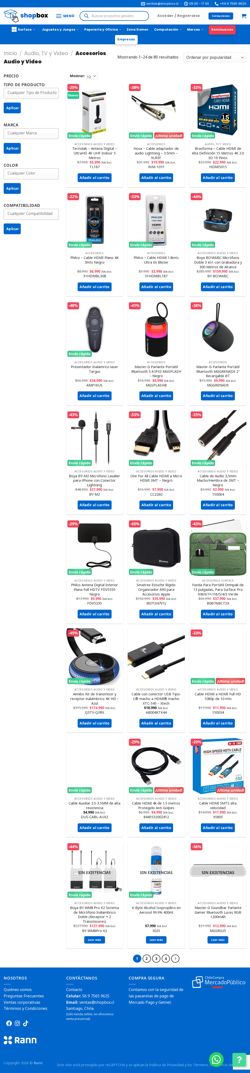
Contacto (74, 989)
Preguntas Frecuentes (24, 996)
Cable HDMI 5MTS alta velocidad (218, 805)
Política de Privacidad (166, 1064)
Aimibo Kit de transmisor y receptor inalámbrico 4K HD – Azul (94, 698)
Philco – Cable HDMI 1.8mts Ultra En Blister (156, 260)
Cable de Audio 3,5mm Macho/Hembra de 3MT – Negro (218, 480)
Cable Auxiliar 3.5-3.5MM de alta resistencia (94, 805)
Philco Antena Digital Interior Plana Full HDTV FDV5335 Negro (94, 589)
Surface (25, 29)
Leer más (94, 940)
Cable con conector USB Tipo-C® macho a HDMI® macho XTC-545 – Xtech (156, 698)
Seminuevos (222, 29)
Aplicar (12, 107)
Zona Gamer (138, 29)
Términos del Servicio (210, 1064)
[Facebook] (9, 1023)
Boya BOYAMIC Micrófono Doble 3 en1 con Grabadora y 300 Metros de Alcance (218, 262)
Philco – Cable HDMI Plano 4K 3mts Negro (94, 260)
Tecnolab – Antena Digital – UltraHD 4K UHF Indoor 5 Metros (94, 153)
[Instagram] (17, 1023)
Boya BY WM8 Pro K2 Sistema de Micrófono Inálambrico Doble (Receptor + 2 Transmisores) (94, 915)
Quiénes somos (18, 989)
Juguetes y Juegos (58, 29)
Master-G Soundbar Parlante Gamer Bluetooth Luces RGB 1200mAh (218, 912)
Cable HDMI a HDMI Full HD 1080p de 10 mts (218, 696)
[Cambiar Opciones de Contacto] (239, 1060)
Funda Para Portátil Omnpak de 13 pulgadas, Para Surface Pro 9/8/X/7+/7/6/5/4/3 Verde (218, 589)
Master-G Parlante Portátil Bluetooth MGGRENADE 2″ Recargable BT (218, 371)
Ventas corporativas (22, 1002)
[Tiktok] (26, 1023)
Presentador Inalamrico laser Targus (94, 369)
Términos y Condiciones (25, 1008)
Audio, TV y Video (46, 53)
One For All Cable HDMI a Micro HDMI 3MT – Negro (156, 478)
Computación (166, 29)
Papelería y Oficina (101, 29)
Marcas (193, 29)
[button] (216, 1059)
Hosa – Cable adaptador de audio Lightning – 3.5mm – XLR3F (156, 153)
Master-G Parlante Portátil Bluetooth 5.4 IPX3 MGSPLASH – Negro (156, 371)
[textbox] (35, 92)
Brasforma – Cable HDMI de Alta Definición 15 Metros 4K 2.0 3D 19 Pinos (218, 153)
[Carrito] (243, 16)
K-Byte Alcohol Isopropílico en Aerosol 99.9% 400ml (156, 910)
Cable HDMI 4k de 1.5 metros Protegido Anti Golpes (156, 805)
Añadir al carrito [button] (94, 177)
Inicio (10, 53)
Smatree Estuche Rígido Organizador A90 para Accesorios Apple (156, 589)
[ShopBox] (26, 16)
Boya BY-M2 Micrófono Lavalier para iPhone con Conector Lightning (94, 480)
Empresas (126, 39)
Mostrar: (77, 75)
